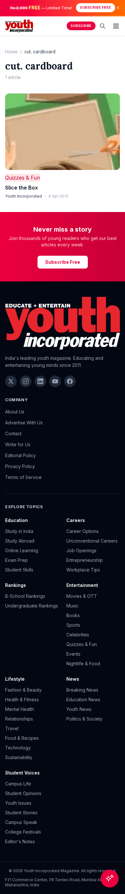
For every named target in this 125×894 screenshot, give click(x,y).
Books (73, 615)
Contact (13, 433)
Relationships (19, 718)
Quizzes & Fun (22, 177)
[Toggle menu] (116, 26)
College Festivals (23, 832)
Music (72, 605)
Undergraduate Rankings (31, 605)
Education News (83, 699)
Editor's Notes (20, 841)
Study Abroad (19, 541)
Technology (18, 747)
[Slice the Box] (62, 131)
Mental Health (19, 709)
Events (73, 654)
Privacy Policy (20, 466)
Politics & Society (84, 718)
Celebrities (77, 634)
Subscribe (81, 26)
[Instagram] (25, 381)
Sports (73, 625)
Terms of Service (23, 477)
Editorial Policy (20, 455)
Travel (12, 728)
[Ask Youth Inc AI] (110, 879)
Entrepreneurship (84, 560)
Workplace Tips (83, 569)
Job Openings (81, 550)
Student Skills (19, 569)
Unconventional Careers (92, 541)
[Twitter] (11, 381)
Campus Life (18, 783)
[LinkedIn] (40, 381)
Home (11, 51)
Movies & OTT (81, 596)
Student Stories (21, 812)
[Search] (102, 26)
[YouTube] (55, 381)
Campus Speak (21, 822)
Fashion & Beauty (23, 690)
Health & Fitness (22, 699)
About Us (14, 411)
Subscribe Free (95, 7)
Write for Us (17, 444)
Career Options (82, 531)
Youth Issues (18, 803)
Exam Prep (16, 560)
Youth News (78, 709)
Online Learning (21, 550)
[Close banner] (117, 7)
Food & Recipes (22, 738)
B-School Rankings (25, 596)
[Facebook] (70, 381)
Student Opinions (23, 793)
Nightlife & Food (83, 663)
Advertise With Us (24, 422)
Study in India (19, 531)
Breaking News (82, 690)
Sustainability (18, 757)
